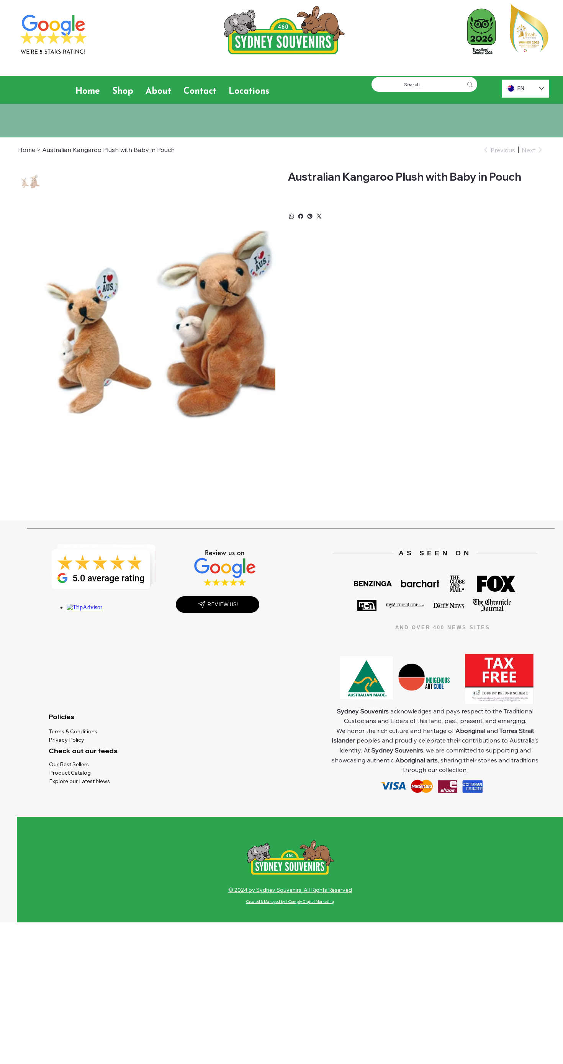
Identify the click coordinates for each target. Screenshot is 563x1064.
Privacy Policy (68, 739)
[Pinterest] (310, 216)
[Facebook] (300, 216)
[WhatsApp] (291, 216)
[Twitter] (319, 216)
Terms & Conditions (75, 731)
